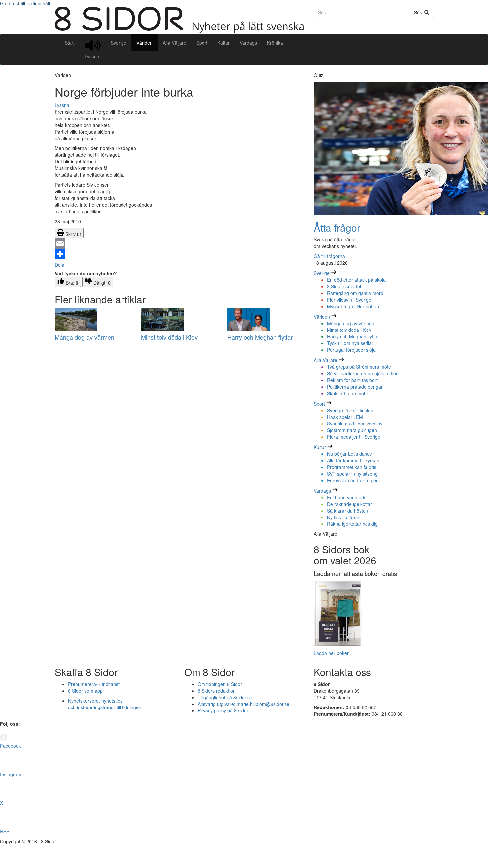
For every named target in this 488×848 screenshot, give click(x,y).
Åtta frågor (337, 227)
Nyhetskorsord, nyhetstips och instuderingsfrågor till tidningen (104, 703)
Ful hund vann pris (346, 497)
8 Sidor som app (85, 690)
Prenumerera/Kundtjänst (94, 684)
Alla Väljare (174, 42)
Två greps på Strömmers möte (359, 366)
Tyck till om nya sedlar (350, 343)
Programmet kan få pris (351, 467)
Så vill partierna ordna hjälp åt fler (362, 373)
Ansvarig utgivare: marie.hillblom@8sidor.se (243, 704)
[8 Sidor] (179, 30)
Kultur (223, 42)
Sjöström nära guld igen (352, 430)
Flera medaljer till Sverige (353, 436)
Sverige (118, 42)
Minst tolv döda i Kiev (169, 337)
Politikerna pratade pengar (355, 386)
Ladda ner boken (332, 653)
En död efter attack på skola (356, 279)
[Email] (179, 243)
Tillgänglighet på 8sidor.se (225, 697)
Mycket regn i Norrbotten (353, 306)
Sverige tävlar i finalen (350, 410)
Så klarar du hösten (347, 510)
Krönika (275, 42)
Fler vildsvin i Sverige (349, 299)
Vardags (248, 42)
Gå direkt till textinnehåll (25, 3)
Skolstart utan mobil (347, 393)
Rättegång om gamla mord (355, 293)
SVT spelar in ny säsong (352, 473)
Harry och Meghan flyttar (260, 337)
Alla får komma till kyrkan (353, 460)
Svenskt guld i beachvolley (354, 423)
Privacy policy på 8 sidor (223, 710)
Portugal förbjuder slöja (351, 349)
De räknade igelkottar (349, 504)
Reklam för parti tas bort (352, 380)
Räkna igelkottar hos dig (352, 523)
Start (70, 42)
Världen (144, 42)
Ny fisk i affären (343, 517)
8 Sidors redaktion (217, 690)
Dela (59, 264)
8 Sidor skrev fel (344, 286)
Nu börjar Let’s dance (349, 453)
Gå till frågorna (329, 256)
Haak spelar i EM (345, 417)
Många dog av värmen (84, 337)
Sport (201, 42)
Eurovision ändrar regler (352, 480)
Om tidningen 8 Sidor (220, 684)
